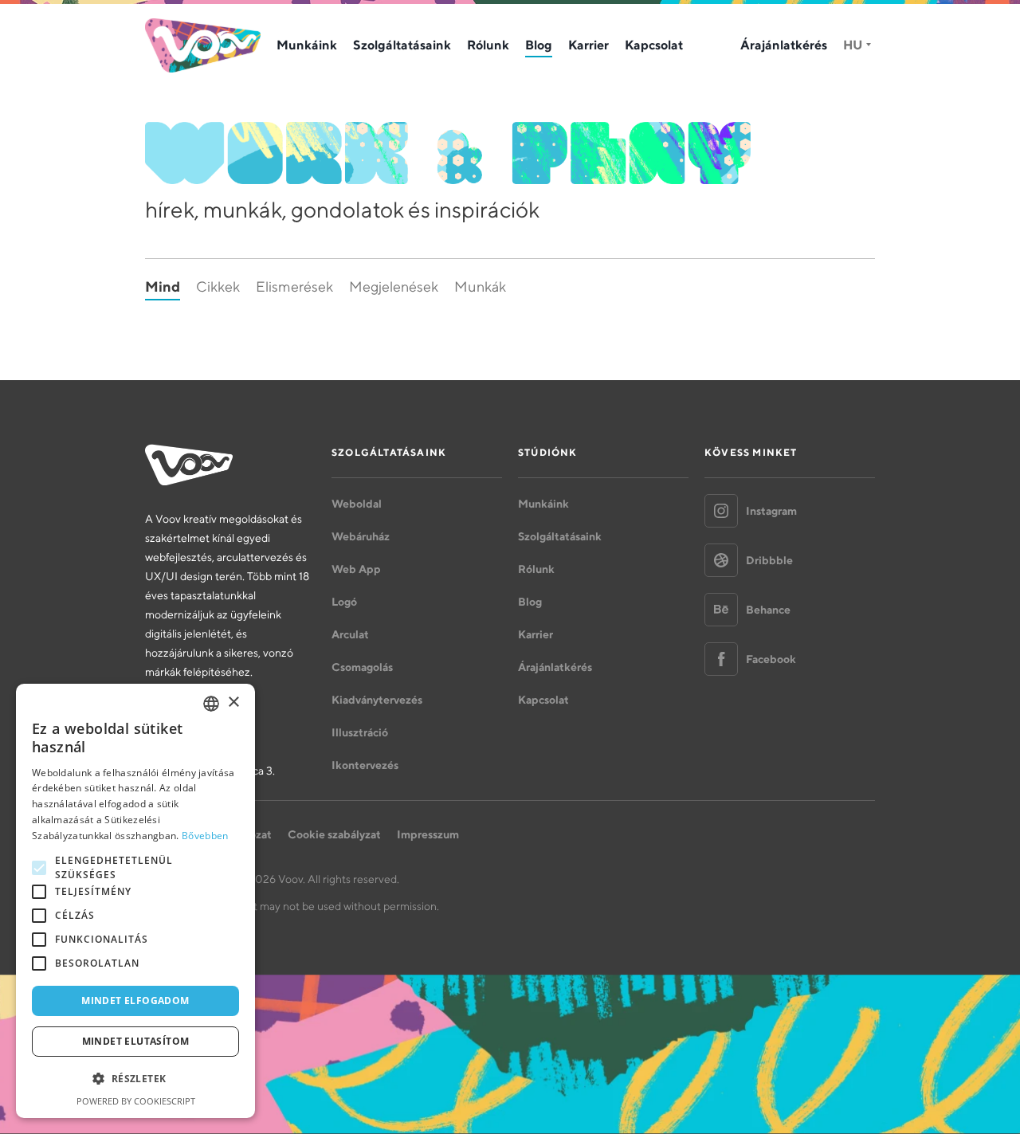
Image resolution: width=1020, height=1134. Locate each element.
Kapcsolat (654, 45)
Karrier (588, 45)
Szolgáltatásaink (402, 45)
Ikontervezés (365, 765)
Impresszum (428, 834)
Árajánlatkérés (783, 45)
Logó (344, 601)
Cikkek (218, 286)
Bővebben (205, 835)
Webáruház (361, 536)
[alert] (135, 901)
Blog (538, 45)
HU (852, 45)
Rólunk (488, 45)
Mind (162, 286)
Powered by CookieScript (135, 1101)
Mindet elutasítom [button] (136, 1041)
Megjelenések (393, 286)
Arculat (350, 634)
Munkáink (307, 45)
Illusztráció (360, 732)
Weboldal (357, 503)
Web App (356, 569)
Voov (203, 45)
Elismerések (294, 286)
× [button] (233, 702)
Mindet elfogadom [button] (135, 1000)
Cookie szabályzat (334, 834)
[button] (135, 1079)
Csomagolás (362, 667)
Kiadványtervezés (377, 700)
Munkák (480, 286)
